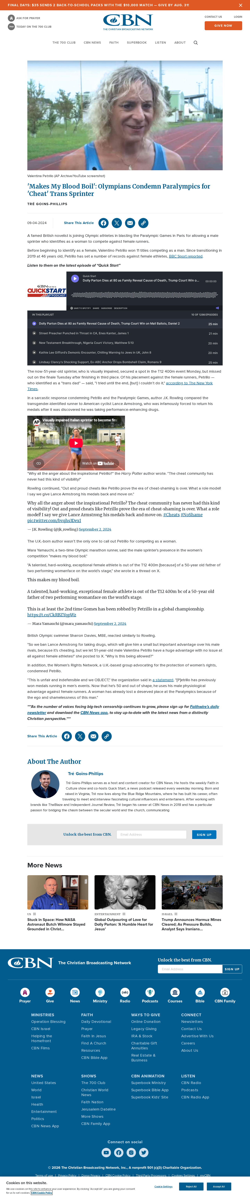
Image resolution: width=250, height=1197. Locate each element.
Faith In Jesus (93, 1036)
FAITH (114, 42)
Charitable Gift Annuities (144, 1046)
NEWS (37, 1076)
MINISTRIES (42, 1015)
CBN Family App (95, 1123)
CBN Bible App (94, 1057)
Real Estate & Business (143, 1058)
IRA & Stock (142, 1036)
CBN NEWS (92, 42)
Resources (90, 1050)
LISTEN (160, 42)
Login (238, 17)
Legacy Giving (144, 1029)
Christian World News (95, 1092)
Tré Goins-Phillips (47, 203)
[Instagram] (131, 1152)
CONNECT (191, 1015)
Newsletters (192, 1021)
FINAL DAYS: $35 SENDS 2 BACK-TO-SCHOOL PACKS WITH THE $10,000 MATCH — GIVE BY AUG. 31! (98, 5)
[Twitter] (117, 223)
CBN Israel (40, 1029)
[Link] (143, 223)
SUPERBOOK (137, 42)
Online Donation (146, 1021)
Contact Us (213, 17)
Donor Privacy (91, 1176)
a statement (163, 680)
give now (223, 25)
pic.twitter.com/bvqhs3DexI (54, 520)
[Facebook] (103, 223)
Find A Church (93, 1043)
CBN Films (40, 1048)
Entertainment (44, 1111)
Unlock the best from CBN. (87, 834)
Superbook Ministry (148, 1083)
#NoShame (192, 514)
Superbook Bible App (150, 1090)
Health (37, 1104)
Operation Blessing (48, 1021)
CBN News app (94, 712)
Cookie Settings (163, 1186)
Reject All (191, 1186)
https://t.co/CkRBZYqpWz (51, 614)
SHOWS (88, 1076)
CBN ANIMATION (148, 1076)
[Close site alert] (240, 5)
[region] (125, 1187)
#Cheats (171, 514)
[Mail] (130, 223)
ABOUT (180, 42)
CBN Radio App (195, 1097)
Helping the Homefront (41, 1038)
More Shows (92, 1116)
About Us (189, 1050)
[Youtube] (106, 1152)
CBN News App (45, 1126)
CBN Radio (191, 1083)
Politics (37, 1119)
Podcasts (189, 1090)
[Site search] (196, 45)
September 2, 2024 (95, 529)
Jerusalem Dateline (98, 1109)
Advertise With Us (197, 1036)
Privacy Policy (67, 1176)
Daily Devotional (96, 1021)
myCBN (205, 1176)
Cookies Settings (183, 1176)
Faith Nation (92, 1102)
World (36, 1090)
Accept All (219, 1186)
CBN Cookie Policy (117, 1176)
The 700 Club (64, 42)
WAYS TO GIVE (145, 1015)
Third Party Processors (151, 1176)
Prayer (87, 1029)
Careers (188, 1043)
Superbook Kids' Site (149, 1097)
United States (43, 1083)
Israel (36, 1097)
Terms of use (44, 1176)
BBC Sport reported (186, 256)
